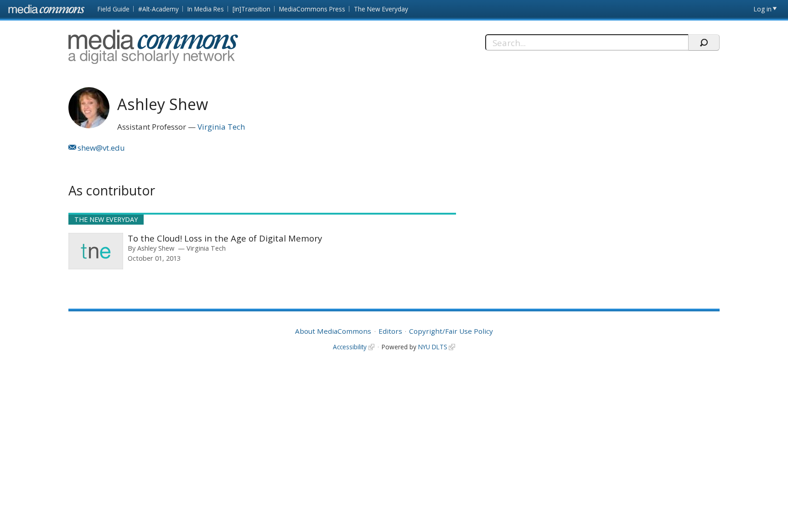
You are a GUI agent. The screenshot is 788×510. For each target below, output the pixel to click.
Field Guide (114, 9)
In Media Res (205, 9)
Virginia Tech (221, 126)
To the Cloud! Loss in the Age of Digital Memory (225, 238)
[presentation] (95, 251)
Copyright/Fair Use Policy (451, 331)
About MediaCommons (333, 331)
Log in (763, 9)
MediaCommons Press (312, 9)
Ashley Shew (155, 247)
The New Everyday (381, 9)
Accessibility (350, 346)
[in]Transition (251, 9)
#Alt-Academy (158, 9)
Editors (390, 331)
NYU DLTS (432, 346)
